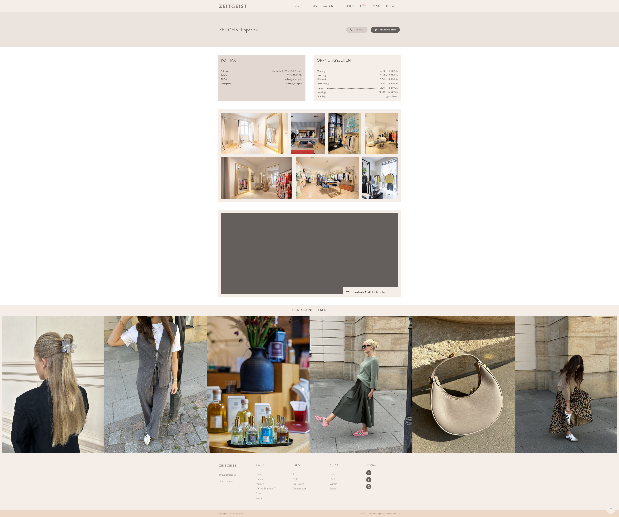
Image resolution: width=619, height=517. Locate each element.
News (376, 6)
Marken (328, 6)
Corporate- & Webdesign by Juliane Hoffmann (379, 513)
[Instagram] (368, 472)
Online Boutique (352, 6)
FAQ (332, 479)
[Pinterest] (368, 486)
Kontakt (391, 6)
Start (298, 6)
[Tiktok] (368, 479)
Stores (312, 6)
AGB (295, 479)
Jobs (295, 474)
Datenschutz (299, 488)
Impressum (298, 483)
